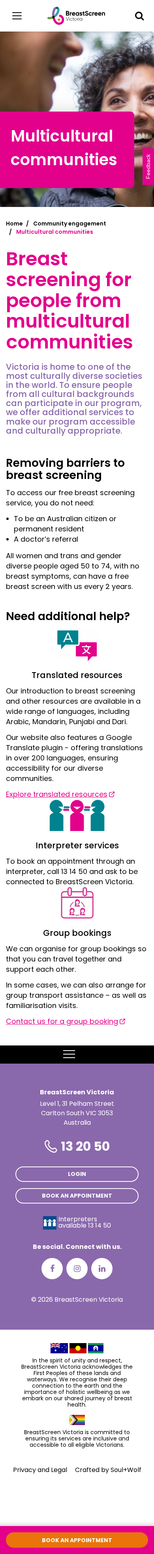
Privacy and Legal (40, 1469)
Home (14, 223)
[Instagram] (77, 1268)
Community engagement (69, 223)
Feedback (148, 166)
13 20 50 (85, 1146)
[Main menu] (17, 15)
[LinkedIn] (102, 1268)
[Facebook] (52, 1268)
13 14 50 (99, 1225)
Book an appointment (77, 1196)
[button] (139, 15)
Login (77, 1174)
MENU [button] (87, 1054)
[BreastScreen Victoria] (76, 16)
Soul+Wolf (126, 1469)
